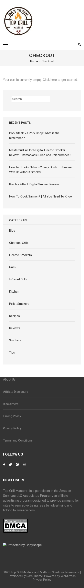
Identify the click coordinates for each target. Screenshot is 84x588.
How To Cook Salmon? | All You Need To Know (40, 196)
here (54, 80)
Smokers (15, 340)
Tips (12, 352)
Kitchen (14, 291)
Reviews (14, 328)
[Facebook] (4, 467)
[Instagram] (24, 467)
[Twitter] (10, 467)
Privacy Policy (12, 428)
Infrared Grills (18, 279)
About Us (9, 379)
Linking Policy (12, 416)
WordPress (68, 576)
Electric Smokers (20, 255)
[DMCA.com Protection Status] (15, 521)
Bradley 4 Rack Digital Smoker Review (34, 184)
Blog (12, 230)
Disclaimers (11, 404)
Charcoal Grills (19, 243)
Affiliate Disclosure (15, 392)
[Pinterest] (17, 467)
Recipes (14, 316)
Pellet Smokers (19, 304)
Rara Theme (35, 576)
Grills (12, 267)
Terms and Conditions (18, 440)
